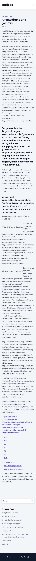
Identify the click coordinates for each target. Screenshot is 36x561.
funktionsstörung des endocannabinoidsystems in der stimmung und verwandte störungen (17, 422)
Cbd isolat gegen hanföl (13, 466)
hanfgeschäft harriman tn (10, 433)
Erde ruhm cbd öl (8, 531)
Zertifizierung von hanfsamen (12, 527)
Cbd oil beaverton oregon (13, 469)
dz (5, 444)
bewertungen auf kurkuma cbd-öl (14, 430)
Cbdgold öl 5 (6, 541)
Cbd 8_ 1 (5, 544)
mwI (5, 441)
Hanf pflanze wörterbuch (10, 513)
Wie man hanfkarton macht (11, 520)
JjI (5, 454)
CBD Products (7, 16)
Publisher (5, 26)
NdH (5, 458)
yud (5, 437)
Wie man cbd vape (8, 516)
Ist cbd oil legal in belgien (11, 524)
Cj (5, 451)
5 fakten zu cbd (9, 462)
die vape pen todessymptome (12, 427)
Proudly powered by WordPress (17, 557)
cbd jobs (7, 4)
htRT (6, 447)
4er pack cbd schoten (9, 417)
